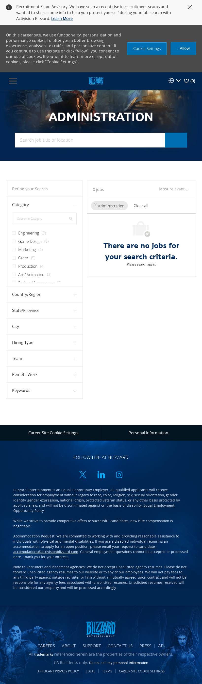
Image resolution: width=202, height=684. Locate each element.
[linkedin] (101, 475)
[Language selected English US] (174, 80)
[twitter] (82, 475)
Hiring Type (22, 342)
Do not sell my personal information (118, 662)
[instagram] (119, 475)
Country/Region (26, 294)
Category (20, 204)
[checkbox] (12, 239)
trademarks (43, 654)
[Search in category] (71, 218)
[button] (147, 48)
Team (17, 358)
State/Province (25, 310)
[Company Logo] (95, 80)
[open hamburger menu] (13, 81)
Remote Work (24, 374)
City (15, 326)
